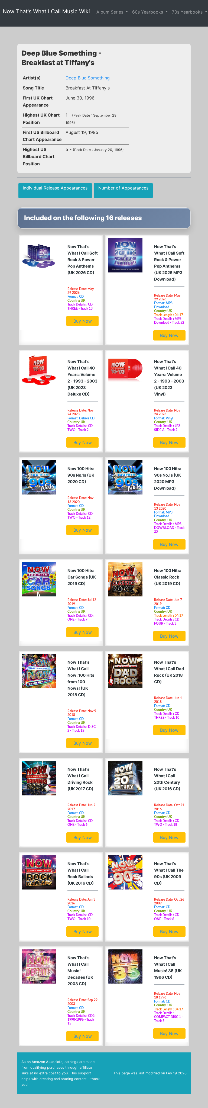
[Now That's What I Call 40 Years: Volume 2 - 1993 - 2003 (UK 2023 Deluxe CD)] (39, 370)
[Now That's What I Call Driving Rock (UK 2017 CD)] (39, 778)
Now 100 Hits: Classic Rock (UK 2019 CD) (167, 577)
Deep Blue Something (88, 78)
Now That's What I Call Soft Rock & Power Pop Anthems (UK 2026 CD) (82, 259)
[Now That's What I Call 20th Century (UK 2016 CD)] (125, 778)
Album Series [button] (110, 12)
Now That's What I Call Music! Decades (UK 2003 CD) (80, 970)
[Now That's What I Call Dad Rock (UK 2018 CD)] (125, 671)
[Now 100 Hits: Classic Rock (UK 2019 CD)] (125, 579)
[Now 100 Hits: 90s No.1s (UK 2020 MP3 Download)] (125, 477)
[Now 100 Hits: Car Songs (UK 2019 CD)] (39, 579)
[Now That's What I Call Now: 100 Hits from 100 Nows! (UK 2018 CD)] (39, 671)
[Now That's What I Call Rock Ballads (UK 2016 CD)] (39, 872)
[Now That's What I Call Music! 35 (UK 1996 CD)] (125, 966)
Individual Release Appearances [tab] (55, 188)
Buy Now (82, 321)
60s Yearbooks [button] (148, 12)
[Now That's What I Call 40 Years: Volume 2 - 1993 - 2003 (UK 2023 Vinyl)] (125, 370)
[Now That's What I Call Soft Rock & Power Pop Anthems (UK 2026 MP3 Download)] (125, 255)
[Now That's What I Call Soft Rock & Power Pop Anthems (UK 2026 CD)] (39, 255)
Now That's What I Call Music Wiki (46, 11)
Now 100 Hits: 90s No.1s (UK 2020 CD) (80, 475)
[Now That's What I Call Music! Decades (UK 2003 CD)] (39, 966)
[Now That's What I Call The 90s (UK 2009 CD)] (125, 872)
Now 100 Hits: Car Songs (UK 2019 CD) (81, 577)
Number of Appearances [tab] (123, 188)
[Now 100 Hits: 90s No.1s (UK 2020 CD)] (39, 477)
